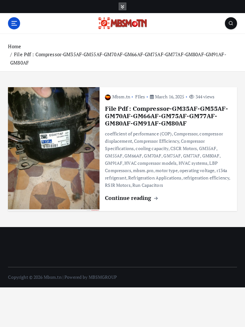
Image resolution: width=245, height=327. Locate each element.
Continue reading (129, 198)
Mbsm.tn (121, 97)
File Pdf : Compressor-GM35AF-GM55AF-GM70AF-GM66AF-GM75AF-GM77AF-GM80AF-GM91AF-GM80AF (166, 116)
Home (14, 46)
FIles (140, 97)
